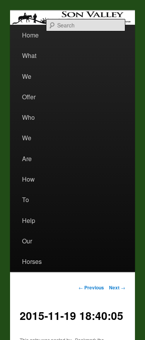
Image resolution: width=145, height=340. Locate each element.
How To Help (28, 200)
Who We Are (28, 138)
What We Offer (29, 76)
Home (30, 35)
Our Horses (32, 251)
